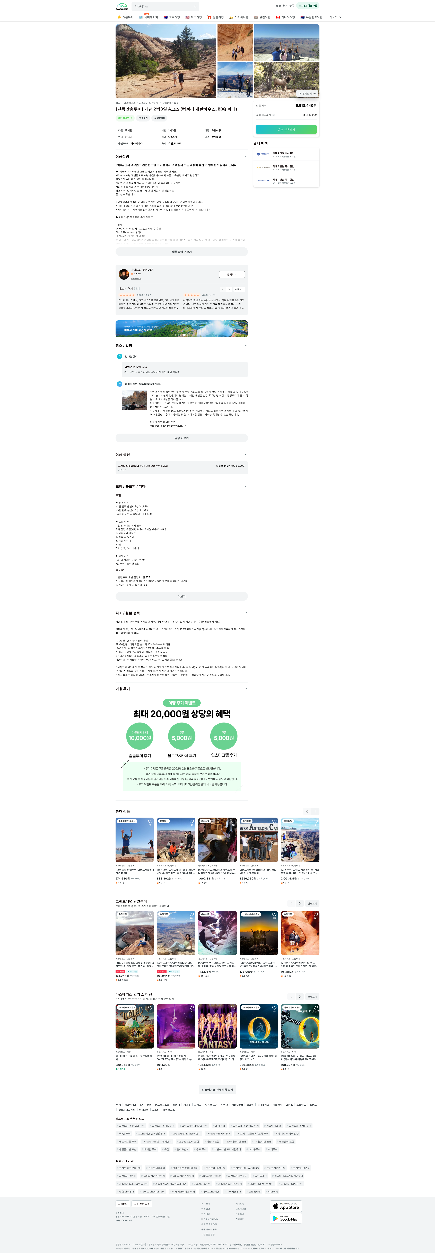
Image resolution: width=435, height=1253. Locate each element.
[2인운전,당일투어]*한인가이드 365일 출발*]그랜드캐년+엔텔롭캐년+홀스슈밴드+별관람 (300, 964)
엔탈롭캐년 (255, 1191)
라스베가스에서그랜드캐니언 (170, 1183)
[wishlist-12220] (192, 821)
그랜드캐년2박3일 (215, 1167)
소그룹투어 (254, 1149)
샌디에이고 (263, 1104)
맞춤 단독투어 (126, 1191)
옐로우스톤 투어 (127, 1141)
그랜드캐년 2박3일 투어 (194, 1125)
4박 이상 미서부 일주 (287, 1133)
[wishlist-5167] (274, 821)
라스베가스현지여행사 (261, 1183)
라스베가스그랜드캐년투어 (288, 1175)
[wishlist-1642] (233, 914)
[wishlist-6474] (150, 821)
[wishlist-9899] (274, 914)
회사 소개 (205, 1203)
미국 (118, 102)
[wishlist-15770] (192, 1008)
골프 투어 (201, 1149)
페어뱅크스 (169, 1109)
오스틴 (155, 1109)
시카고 (197, 1104)
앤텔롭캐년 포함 (127, 1149)
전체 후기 (240, 1219)
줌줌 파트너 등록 (285, 5)
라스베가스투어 (202, 1183)
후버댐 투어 (150, 1149)
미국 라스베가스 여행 (183, 1191)
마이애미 (144, 1109)
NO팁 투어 (125, 1133)
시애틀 (187, 1104)
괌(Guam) (237, 1104)
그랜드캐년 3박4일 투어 (246, 1125)
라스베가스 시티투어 (219, 1133)
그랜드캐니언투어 (237, 1175)
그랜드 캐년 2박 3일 (130, 1167)
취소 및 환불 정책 (209, 1224)
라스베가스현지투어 (291, 1183)
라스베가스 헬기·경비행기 (158, 1141)
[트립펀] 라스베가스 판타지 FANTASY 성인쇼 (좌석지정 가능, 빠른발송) (176, 1057)
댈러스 (289, 1104)
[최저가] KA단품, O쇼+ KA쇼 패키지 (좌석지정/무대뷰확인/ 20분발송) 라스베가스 (299, 1057)
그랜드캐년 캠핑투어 (300, 1125)
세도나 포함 (213, 1141)
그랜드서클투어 (156, 1167)
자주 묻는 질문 (208, 1234)
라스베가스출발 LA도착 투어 (253, 1133)
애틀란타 (277, 1104)
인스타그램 (241, 1208)
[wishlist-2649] (316, 821)
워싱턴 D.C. (211, 1104)
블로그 (240, 1213)
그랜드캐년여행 (127, 1175)
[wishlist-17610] (316, 1008)
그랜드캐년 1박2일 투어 (131, 1125)
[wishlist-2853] (274, 1008)
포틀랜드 (301, 1104)
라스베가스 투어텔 (149, 102)
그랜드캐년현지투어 (183, 1175)
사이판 (224, 1104)
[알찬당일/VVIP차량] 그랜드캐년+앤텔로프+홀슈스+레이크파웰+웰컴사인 (258, 964)
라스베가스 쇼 (273, 1125)
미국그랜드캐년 (211, 1191)
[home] (122, 7)
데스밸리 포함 (286, 1141)
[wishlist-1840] (316, 914)
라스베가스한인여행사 (230, 1183)
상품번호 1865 (170, 102)
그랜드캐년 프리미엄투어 (227, 1149)
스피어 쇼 (220, 1125)
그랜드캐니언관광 (211, 1175)
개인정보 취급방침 (209, 1219)
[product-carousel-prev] (223, 289)
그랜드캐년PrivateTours (246, 1167)
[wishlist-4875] (233, 821)
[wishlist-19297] (233, 1008)
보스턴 (250, 1104)
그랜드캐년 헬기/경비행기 (187, 1133)
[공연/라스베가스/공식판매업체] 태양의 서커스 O (258, 1057)
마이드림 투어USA (142, 269)
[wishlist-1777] (150, 914)
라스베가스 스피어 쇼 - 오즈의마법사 (134, 1057)
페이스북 (240, 1203)
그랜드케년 (261, 1175)
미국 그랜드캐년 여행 (153, 1191)
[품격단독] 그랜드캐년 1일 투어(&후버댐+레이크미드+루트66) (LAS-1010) (176, 871)
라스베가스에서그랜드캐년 (133, 1183)
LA (141, 1104)
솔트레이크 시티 (127, 1109)
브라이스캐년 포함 (237, 1141)
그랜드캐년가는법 (275, 1167)
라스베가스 (130, 102)
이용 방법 (205, 1208)
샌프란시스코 (162, 1104)
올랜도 (313, 1104)
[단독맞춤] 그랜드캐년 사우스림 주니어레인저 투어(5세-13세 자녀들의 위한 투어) (217, 871)
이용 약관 (205, 1213)
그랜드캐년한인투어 (154, 1175)
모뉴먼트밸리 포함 (189, 1141)
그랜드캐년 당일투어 (163, 1125)
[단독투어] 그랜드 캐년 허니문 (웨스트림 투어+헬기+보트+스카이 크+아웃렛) (300, 871)
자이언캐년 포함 (263, 1141)
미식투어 (273, 1149)
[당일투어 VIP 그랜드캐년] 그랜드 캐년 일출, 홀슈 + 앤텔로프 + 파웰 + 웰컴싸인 (217, 964)
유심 (166, 1149)
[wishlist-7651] (192, 914)
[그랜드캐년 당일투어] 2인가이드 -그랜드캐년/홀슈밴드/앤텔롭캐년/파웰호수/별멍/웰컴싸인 (176, 964)
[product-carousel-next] (229, 289)
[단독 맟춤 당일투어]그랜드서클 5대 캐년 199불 (135, 871)
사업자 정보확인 (234, 1244)
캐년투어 (273, 1191)
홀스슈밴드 (183, 1149)
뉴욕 (149, 1104)
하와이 (176, 1104)
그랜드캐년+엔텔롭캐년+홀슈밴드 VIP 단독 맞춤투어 (258, 871)
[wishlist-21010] (150, 1008)
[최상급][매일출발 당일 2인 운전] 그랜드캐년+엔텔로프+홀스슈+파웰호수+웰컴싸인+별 (135, 964)
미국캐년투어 (234, 1191)
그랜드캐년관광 (301, 1167)
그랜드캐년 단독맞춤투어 (151, 1133)
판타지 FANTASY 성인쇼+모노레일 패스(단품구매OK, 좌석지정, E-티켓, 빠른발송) (217, 1057)
